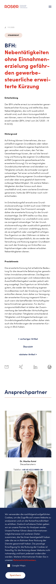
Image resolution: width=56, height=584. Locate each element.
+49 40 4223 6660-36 (32, 469)
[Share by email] (6, 367)
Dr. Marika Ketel (28, 461)
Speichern (15, 575)
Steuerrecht (13, 35)
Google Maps (18, 565)
